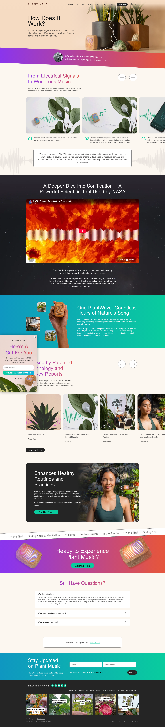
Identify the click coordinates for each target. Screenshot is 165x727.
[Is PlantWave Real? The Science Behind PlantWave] (80, 412)
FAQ (104, 690)
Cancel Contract (131, 690)
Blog (87, 690)
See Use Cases (46, 512)
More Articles (35, 450)
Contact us (111, 690)
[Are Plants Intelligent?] (43, 412)
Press (92, 690)
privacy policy (98, 672)
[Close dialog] (35, 337)
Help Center (120, 690)
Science (81, 690)
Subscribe (132, 672)
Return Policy (135, 722)
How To (98, 690)
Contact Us (95, 642)
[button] (136, 4)
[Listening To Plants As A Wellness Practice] (117, 412)
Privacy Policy (111, 722)
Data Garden (41, 719)
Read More (32, 439)
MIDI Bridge (73, 690)
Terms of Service (123, 722)
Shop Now (122, 4)
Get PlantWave (82, 565)
